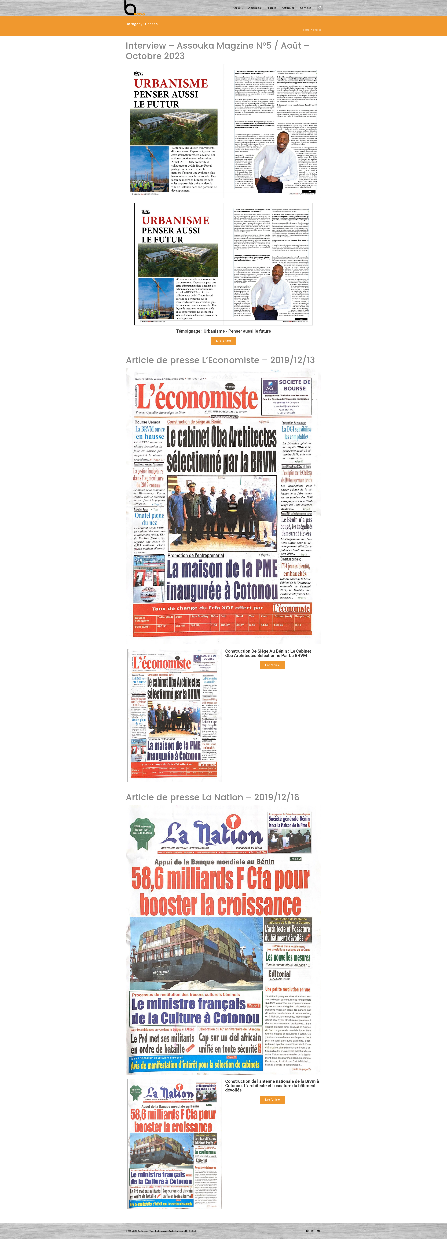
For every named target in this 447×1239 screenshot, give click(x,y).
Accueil (238, 7)
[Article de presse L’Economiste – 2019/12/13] (223, 506)
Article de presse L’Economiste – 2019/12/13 (220, 360)
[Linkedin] (318, 1231)
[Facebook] (307, 1231)
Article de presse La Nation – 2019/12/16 (213, 797)
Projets (271, 7)
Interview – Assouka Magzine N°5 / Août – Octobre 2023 (218, 50)
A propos (254, 7)
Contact (305, 7)
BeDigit (192, 1231)
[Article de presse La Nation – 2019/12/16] (223, 940)
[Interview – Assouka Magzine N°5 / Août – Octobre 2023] (223, 131)
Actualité (288, 7)
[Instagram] (313, 1231)
